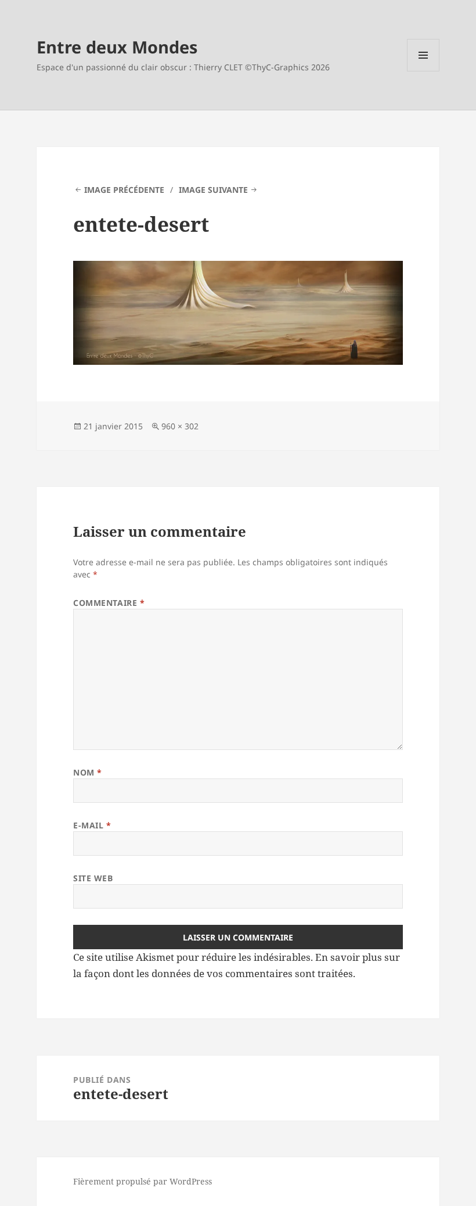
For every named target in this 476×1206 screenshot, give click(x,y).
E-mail (92, 825)
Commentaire (109, 602)
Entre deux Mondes (117, 46)
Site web (93, 878)
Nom (87, 772)
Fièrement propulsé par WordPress (142, 1181)
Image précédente (124, 189)
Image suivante (213, 189)
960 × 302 (180, 426)
